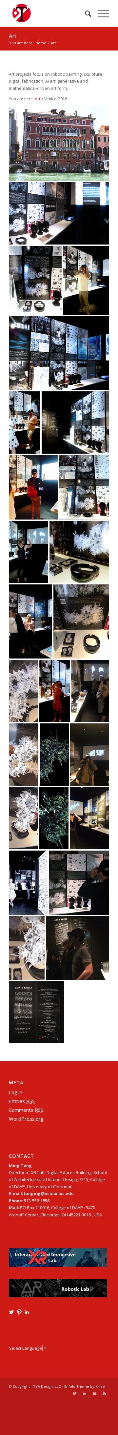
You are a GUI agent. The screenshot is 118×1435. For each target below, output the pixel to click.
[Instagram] (94, 1393)
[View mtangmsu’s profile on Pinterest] (19, 1312)
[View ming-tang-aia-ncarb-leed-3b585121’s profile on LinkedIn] (27, 1312)
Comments (26, 1110)
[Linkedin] (84, 1393)
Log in (15, 1092)
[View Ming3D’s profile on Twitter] (11, 1312)
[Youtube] (104, 1393)
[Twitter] (75, 1393)
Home (40, 42)
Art (12, 36)
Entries (22, 1101)
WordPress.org (26, 1118)
